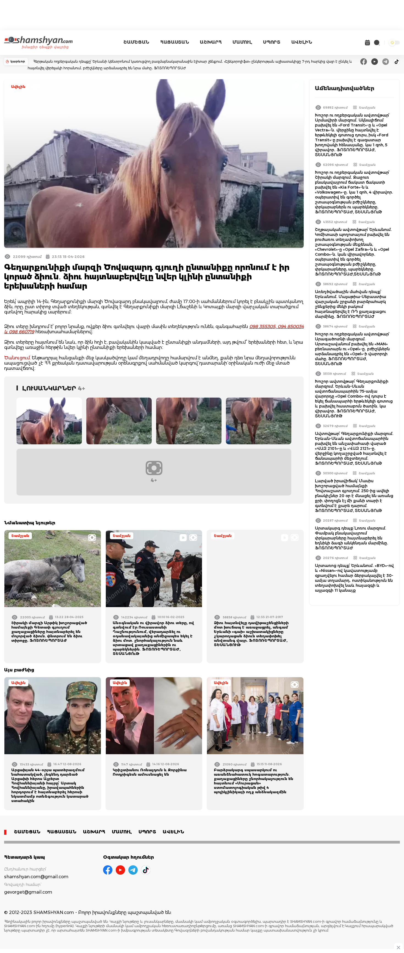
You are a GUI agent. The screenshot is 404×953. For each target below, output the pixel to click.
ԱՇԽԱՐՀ (211, 42)
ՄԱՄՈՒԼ (242, 42)
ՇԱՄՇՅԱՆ (136, 42)
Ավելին (18, 87)
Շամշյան (20, 536)
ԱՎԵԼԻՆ (301, 42)
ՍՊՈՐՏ (271, 42)
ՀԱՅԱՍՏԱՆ (174, 42)
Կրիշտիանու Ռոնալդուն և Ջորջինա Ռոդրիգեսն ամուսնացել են (150, 772)
